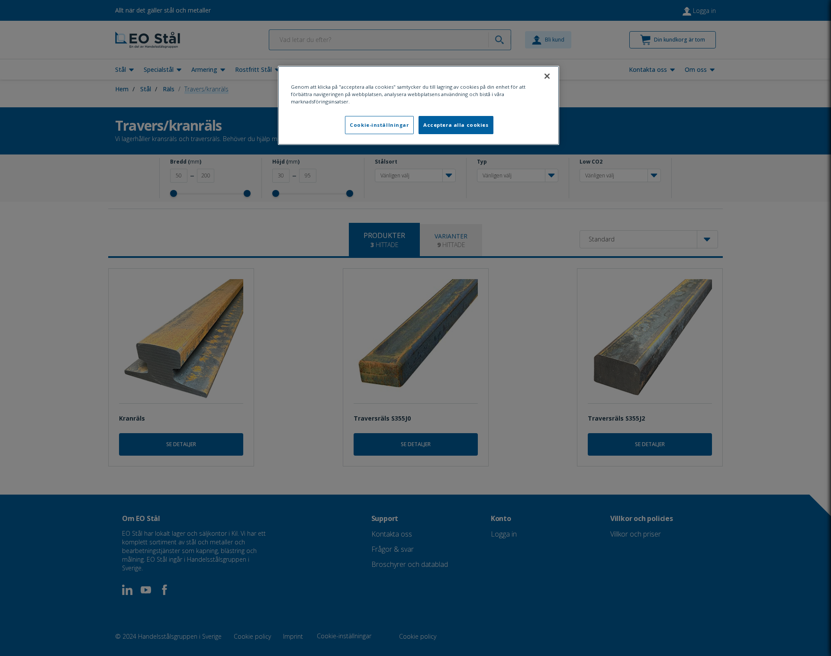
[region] (418, 105)
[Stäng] (547, 76)
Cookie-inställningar (379, 125)
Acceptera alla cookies (456, 125)
